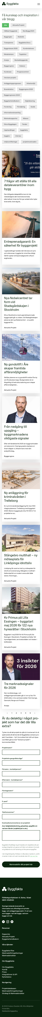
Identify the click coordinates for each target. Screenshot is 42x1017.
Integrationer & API (9, 974)
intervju (18, 136)
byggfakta (24, 130)
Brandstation (8, 89)
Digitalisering (30, 101)
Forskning (7, 107)
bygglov (7, 136)
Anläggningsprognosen (12, 83)
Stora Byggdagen (10, 124)
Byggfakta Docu (24, 43)
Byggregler (8, 37)
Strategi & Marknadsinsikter (13, 993)
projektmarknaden (29, 142)
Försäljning (21, 107)
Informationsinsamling (12, 113)
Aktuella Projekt (18, 25)
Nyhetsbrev (6, 977)
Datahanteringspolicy (10, 1011)
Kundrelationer (28, 48)
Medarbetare (9, 54)
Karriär (4, 970)
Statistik (21, 37)
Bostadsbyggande (21, 60)
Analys (6, 60)
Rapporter (6, 934)
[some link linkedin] (13, 922)
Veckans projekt (10, 78)
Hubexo (22, 66)
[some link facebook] (4, 922)
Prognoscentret (23, 72)
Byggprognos (9, 66)
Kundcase (7, 72)
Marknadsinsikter (9, 956)
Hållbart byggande (10, 31)
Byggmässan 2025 (10, 48)
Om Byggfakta (7, 967)
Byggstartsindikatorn (11, 101)
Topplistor (23, 54)
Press (4, 972)
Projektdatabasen (9, 988)
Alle (5, 25)
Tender (24, 124)
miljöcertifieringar (10, 142)
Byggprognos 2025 (26, 89)
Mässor (25, 118)
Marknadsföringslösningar (12, 953)
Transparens (8, 43)
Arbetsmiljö (31, 83)
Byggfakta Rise (8, 951)
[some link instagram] (8, 922)
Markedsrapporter (10, 118)
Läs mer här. (34, 856)
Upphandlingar (9, 130)
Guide (33, 107)
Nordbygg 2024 (28, 31)
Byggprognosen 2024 (12, 95)
